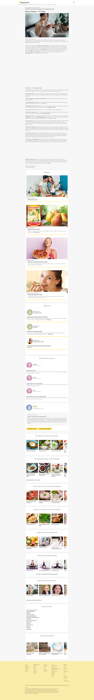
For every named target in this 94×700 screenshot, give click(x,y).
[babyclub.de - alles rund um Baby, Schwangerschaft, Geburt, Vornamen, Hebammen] (24, 2)
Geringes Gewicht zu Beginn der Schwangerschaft (37, 316)
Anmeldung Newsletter (66, 681)
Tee (61, 109)
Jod (25, 117)
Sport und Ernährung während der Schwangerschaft (36, 396)
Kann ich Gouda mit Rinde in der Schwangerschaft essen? (39, 345)
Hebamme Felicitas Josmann (38, 341)
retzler (34, 390)
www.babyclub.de (34, 688)
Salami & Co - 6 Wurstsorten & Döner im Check (38, 261)
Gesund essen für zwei (32, 199)
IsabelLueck (35, 406)
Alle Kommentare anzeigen (45, 428)
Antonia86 (35, 364)
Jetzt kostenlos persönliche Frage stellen (33, 600)
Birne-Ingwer (37, 232)
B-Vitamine (50, 107)
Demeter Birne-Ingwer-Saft (34, 229)
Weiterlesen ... (49, 319)
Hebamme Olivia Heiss (37, 312)
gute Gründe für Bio (46, 113)
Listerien (31, 50)
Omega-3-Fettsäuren (41, 117)
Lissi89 (34, 377)
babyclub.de (32, 167)
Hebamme (35, 327)
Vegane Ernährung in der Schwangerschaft (34, 383)
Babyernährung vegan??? (31, 370)
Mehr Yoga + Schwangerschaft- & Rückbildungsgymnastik (47, 574)
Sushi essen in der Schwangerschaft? (34, 331)
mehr (49, 163)
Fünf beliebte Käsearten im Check (35, 294)
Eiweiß (28, 117)
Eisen (55, 107)
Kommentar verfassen (32, 428)
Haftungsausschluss (36, 693)
